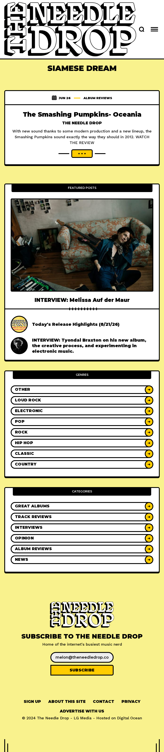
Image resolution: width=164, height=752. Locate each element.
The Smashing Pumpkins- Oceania (82, 114)
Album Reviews (97, 98)
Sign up (32, 701)
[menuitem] (32, 701)
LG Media (83, 718)
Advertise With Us (82, 711)
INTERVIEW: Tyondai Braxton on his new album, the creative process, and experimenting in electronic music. (89, 346)
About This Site (67, 701)
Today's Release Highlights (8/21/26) (76, 324)
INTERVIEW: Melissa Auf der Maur (82, 300)
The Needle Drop (82, 123)
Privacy (131, 701)
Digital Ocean (129, 718)
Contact (103, 701)
